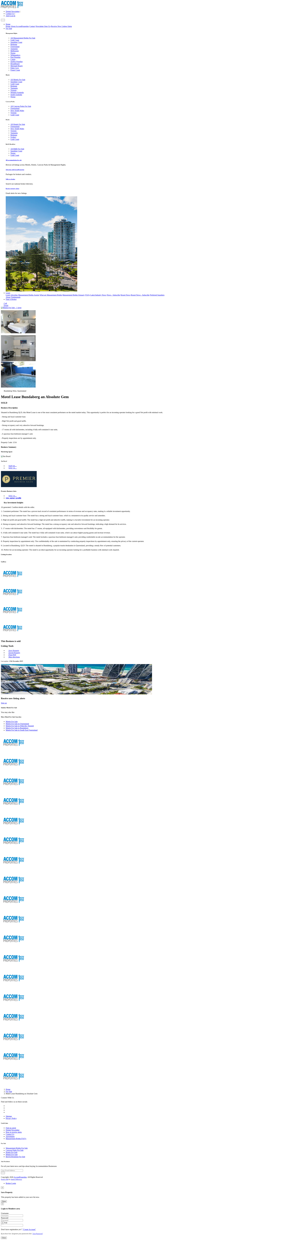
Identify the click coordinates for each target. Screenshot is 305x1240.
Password (4, 1218)
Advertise (14, 295)
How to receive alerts (14, 1132)
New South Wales (17, 111)
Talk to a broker (10, 179)
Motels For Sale (12, 722)
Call (5, 303)
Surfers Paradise (16, 62)
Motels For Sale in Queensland (17, 724)
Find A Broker (11, 299)
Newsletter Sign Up (43, 26)
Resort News (125, 295)
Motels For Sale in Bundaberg (17, 728)
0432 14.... (13, 468)
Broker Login (11, 1183)
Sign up (4, 703)
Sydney (13, 137)
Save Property (13, 651)
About (8, 297)
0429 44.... (13, 466)
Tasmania (14, 49)
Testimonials (15, 297)
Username (5, 1213)
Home (8, 24)
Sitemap (9, 1116)
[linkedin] (7, 1112)
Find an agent (11, 1128)
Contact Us (10, 14)
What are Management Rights (51, 295)
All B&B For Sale (17, 149)
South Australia (16, 95)
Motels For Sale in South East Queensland (22, 730)
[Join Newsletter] (3, 1173)
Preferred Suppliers (157, 295)
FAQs (87, 295)
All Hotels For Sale (17, 124)
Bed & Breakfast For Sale (15, 1157)
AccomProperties (20, 1177)
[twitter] (7, 1106)
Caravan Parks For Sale (14, 1150)
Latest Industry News (98, 295)
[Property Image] (11, 308)
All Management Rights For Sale (22, 38)
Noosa (12, 53)
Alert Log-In (10, 16)
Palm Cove (14, 68)
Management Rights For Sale (17, 1148)
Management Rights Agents (28, 295)
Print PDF (12, 655)
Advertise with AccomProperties (15, 169)
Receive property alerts (12, 188)
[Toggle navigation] (3, 20)
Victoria (13, 90)
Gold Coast (14, 40)
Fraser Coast (15, 70)
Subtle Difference (16, 1179)
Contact (32, 26)
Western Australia (17, 92)
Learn (8, 293)
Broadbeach (15, 64)
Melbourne (14, 51)
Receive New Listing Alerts (61, 26)
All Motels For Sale (17, 80)
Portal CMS (4, 1179)
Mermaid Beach (16, 66)
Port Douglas (15, 57)
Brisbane (13, 44)
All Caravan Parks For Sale (20, 106)
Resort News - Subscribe (140, 295)
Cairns (12, 59)
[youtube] (7, 1110)
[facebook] (7, 1108)
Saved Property (14, 653)
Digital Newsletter (12, 11)
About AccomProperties (20, 26)
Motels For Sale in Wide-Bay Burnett (20, 726)
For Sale (9, 28)
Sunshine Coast (16, 42)
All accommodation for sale (14, 160)
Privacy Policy (11, 1118)
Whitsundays (15, 55)
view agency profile (13, 498)
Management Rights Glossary (73, 295)
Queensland (14, 47)
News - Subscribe (113, 295)
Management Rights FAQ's (16, 1139)
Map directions (14, 657)
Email (5, 305)
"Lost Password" (37, 1234)
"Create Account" (29, 1229)
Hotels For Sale (11, 1152)
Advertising (10, 1136)
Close (4, 1201)
